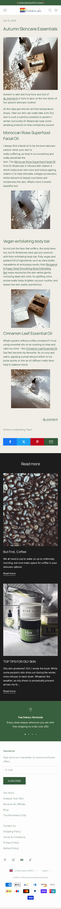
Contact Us (9, 825)
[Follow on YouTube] (21, 859)
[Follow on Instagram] (13, 859)
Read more (9, 573)
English (45, 870)
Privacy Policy (11, 842)
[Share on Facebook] (10, 441)
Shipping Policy (12, 831)
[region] (30, 718)
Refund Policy (11, 848)
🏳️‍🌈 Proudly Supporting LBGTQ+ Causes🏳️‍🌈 (30, 2)
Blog (5, 809)
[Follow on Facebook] (5, 859)
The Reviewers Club (14, 815)
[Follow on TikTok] (30, 859)
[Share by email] (51, 441)
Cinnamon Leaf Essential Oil (41, 348)
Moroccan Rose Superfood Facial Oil (34, 161)
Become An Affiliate (14, 804)
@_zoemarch (10, 98)
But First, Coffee (14, 552)
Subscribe (14, 780)
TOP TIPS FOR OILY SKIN (19, 661)
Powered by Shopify (40, 877)
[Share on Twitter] (23, 441)
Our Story (8, 792)
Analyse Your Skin (13, 798)
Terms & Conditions (14, 837)
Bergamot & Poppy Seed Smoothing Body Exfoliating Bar (30, 268)
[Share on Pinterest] (37, 441)
